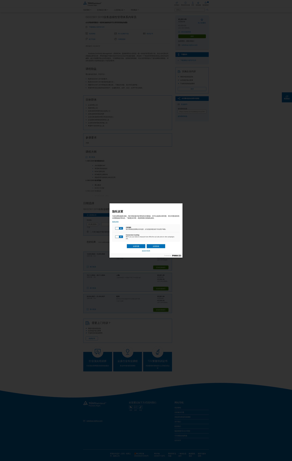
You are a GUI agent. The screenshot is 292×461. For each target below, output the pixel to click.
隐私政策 (115, 222)
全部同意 (136, 246)
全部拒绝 (156, 246)
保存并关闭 (146, 251)
